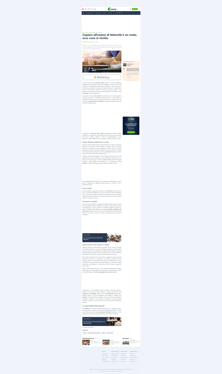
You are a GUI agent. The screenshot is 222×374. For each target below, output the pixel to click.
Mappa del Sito (105, 353)
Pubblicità (104, 359)
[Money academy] (117, 13)
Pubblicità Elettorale (105, 361)
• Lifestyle (138, 13)
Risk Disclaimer (133, 355)
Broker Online (113, 357)
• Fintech (130, 13)
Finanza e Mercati (124, 351)
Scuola (100, 32)
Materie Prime (123, 359)
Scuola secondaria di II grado (94, 332)
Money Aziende (105, 357)
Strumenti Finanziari (115, 351)
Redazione (132, 353)
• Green (133, 13)
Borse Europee (123, 355)
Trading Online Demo (115, 353)
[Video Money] (122, 13)
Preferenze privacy (133, 361)
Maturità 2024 (110, 332)
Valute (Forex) (123, 361)
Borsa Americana (124, 357)
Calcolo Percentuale (115, 361)
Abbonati (135, 9)
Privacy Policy (132, 359)
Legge (85, 332)
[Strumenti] (119, 13)
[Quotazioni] (115, 13)
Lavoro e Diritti (85, 32)
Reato (104, 332)
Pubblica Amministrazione (93, 32)
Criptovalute (113, 359)
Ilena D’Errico (85, 41)
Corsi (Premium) (114, 355)
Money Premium (105, 355)
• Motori (126, 13)
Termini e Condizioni (133, 357)
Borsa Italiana (123, 353)
